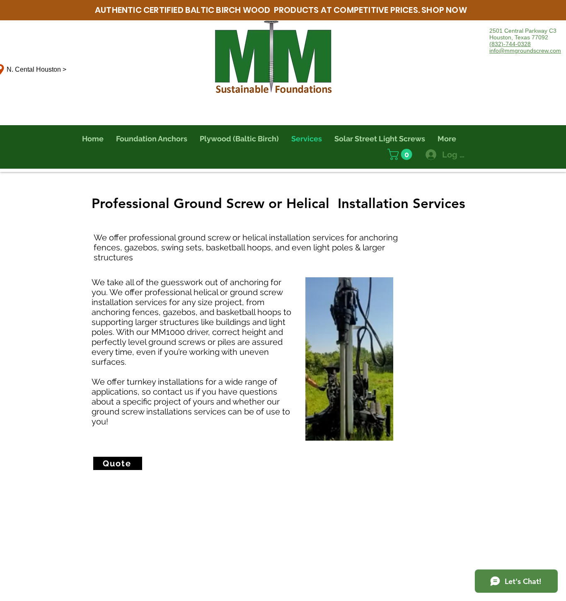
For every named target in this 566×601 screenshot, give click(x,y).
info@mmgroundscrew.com (525, 50)
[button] (401, 154)
